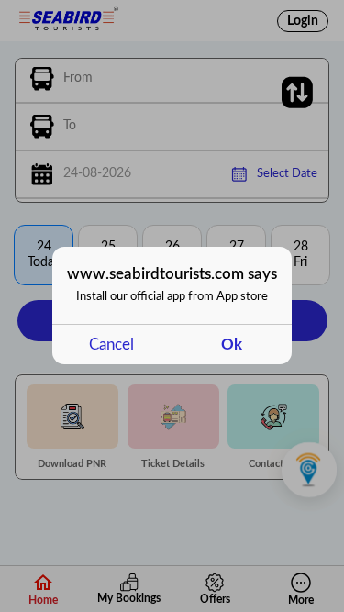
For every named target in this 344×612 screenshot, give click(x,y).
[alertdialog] (172, 305)
